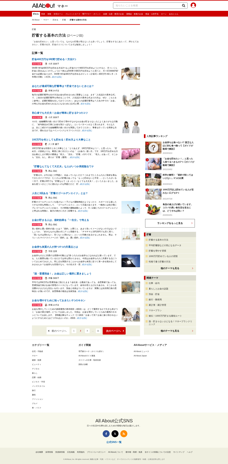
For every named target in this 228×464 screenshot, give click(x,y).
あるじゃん (173, 14)
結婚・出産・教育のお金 (113, 14)
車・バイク (36, 408)
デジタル (35, 369)
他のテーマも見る (170, 330)
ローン (164, 14)
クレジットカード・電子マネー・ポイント (83, 14)
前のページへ (59, 331)
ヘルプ (189, 452)
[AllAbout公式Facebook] (106, 433)
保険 (49, 14)
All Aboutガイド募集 (86, 356)
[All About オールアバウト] (43, 6)
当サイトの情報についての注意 (158, 452)
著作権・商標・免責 (133, 452)
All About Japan (140, 356)
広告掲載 (71, 452)
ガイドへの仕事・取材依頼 (89, 360)
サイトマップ (178, 452)
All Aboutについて (115, 452)
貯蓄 (64, 20)
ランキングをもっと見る (170, 223)
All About (35, 20)
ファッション (37, 399)
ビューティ (36, 364)
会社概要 (39, 452)
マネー (62, 6)
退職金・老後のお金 (134, 14)
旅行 (34, 390)
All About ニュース (141, 351)
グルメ (35, 403)
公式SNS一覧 (114, 442)
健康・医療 (36, 360)
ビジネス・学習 (38, 382)
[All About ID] (193, 5)
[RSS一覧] (123, 433)
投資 (43, 14)
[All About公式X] (115, 433)
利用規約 (81, 452)
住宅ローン (58, 14)
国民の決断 (83, 364)
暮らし (35, 373)
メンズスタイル (38, 386)
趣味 (34, 395)
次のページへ (113, 331)
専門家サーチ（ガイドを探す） (91, 351)
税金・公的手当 (152, 14)
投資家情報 (60, 452)
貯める (36, 14)
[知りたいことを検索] (183, 5)
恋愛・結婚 (36, 377)
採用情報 (49, 452)
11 (98, 331)
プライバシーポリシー (96, 452)
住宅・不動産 (37, 351)
